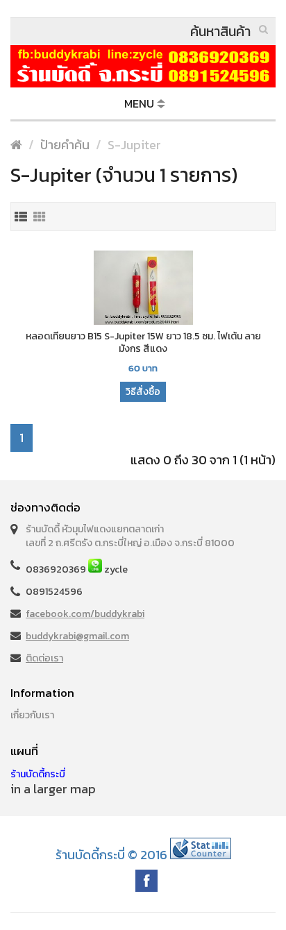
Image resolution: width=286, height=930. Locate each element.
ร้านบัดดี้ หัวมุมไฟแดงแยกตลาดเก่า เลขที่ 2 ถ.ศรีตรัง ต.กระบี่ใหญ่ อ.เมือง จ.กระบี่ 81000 (130, 536)
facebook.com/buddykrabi (85, 614)
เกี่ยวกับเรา (32, 715)
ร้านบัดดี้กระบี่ (37, 774)
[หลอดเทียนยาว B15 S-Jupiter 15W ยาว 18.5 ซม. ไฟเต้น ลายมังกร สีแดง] (143, 289)
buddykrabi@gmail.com (77, 636)
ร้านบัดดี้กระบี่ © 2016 (111, 854)
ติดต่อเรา (44, 658)
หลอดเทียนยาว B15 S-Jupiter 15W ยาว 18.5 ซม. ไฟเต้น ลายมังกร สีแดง (143, 342)
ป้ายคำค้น (65, 144)
